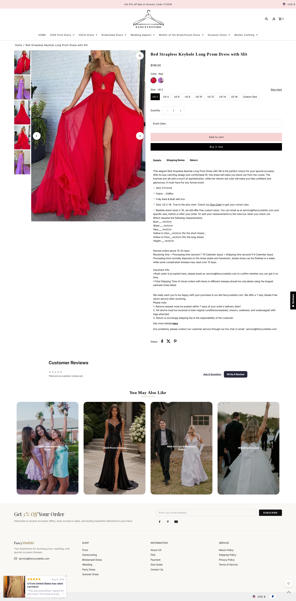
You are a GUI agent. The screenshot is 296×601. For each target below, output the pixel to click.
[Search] (266, 19)
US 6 (177, 96)
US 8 (187, 96)
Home (18, 45)
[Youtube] (176, 522)
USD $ (291, 4)
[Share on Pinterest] (175, 341)
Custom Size (250, 96)
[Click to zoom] (140, 56)
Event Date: (159, 123)
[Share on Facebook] (162, 341)
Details (157, 160)
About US (156, 550)
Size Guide (157, 564)
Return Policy (226, 550)
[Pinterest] (168, 522)
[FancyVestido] (148, 19)
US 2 (155, 96)
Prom (85, 550)
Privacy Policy (227, 559)
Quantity (155, 110)
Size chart (276, 89)
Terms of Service (228, 564)
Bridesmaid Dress (92, 559)
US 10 (199, 96)
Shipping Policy (227, 554)
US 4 (166, 96)
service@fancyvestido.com (34, 558)
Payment (156, 559)
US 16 (234, 96)
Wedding (87, 564)
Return (194, 160)
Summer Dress (90, 574)
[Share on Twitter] (168, 341)
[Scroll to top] (289, 592)
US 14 (222, 96)
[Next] (140, 136)
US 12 (210, 96)
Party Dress (88, 569)
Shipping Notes (175, 160)
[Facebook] (160, 522)
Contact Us (157, 569)
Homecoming (89, 554)
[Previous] (37, 136)
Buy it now (216, 146)
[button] (212, 374)
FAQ (153, 554)
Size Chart (215, 204)
